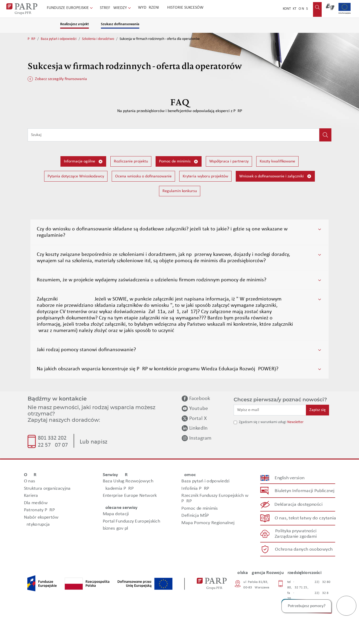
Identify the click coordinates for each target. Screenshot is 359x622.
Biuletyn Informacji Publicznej (304, 491)
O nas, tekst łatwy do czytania (305, 518)
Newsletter (295, 422)
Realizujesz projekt (74, 24)
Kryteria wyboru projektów (205, 176)
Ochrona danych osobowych (304, 549)
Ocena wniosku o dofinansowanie (143, 176)
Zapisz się (317, 410)
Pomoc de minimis (175, 161)
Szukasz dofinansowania (120, 24)
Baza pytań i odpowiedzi (58, 39)
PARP (31, 39)
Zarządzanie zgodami (296, 536)
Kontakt (289, 8)
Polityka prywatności (295, 531)
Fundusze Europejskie (68, 8)
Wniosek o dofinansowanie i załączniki (272, 176)
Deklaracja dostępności (299, 504)
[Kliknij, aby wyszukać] (325, 134)
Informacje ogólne (80, 161)
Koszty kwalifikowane (277, 161)
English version (290, 478)
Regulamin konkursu (179, 191)
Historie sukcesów (185, 8)
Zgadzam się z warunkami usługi (262, 422)
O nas (303, 8)
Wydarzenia (149, 8)
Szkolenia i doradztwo (98, 39)
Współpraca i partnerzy (229, 161)
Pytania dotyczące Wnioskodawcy (76, 176)
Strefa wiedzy (114, 8)
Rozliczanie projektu (131, 161)
